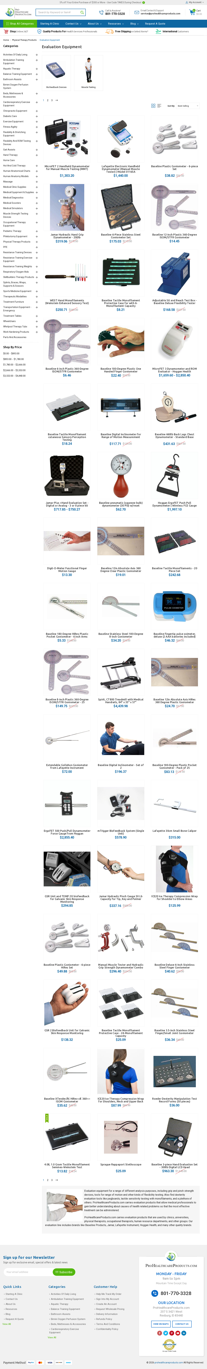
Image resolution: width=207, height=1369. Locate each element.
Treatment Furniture (13, 302)
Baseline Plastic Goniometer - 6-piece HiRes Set (67, 966)
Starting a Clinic (49, 23)
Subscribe (65, 1272)
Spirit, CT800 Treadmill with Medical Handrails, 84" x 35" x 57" (120, 701)
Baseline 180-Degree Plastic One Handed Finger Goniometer (121, 370)
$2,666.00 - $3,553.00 (14, 370)
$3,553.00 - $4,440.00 (14, 375)
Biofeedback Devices (56, 87)
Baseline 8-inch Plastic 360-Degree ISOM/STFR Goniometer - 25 (67, 701)
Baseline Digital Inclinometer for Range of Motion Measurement (121, 436)
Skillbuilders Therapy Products (18, 277)
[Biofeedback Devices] (56, 70)
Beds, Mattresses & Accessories (68, 1324)
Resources (115, 23)
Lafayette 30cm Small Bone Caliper (174, 830)
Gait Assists (9, 149)
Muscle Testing (89, 87)
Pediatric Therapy (12, 231)
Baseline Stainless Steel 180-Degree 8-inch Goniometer (120, 635)
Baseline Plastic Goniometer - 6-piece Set (174, 167)
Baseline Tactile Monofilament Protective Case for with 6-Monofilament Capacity (121, 303)
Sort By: (171, 106)
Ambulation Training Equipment (67, 1299)
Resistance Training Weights (17, 266)
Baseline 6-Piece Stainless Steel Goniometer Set (121, 236)
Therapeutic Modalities (15, 296)
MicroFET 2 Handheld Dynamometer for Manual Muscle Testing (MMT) (67, 167)
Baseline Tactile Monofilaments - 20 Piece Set (174, 569)
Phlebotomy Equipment (15, 236)
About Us (93, 23)
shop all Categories (22, 23)
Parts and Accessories (14, 337)
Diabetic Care (10, 116)
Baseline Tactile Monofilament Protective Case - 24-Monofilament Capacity (121, 1033)
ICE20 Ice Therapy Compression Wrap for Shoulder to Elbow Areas (174, 897)
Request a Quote (155, 23)
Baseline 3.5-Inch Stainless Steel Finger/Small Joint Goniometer (174, 1032)
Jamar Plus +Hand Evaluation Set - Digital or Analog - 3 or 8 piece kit (67, 504)
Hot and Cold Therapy (14, 165)
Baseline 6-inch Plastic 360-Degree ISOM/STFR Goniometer (67, 370)
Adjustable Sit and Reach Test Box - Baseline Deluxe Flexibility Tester (174, 302)
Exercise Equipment (13, 121)
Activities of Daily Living (15, 54)
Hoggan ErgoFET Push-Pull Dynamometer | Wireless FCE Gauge (175, 504)
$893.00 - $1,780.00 (13, 359)
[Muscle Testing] (88, 70)
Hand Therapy (10, 155)
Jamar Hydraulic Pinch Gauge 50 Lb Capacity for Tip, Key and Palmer (120, 897)
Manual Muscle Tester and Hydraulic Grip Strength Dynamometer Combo (120, 966)
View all (6, 1324)
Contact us (72, 23)
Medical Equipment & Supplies (18, 192)
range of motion (114, 1194)
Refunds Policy (104, 1319)
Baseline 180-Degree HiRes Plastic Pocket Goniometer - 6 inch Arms (67, 635)
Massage (8, 181)
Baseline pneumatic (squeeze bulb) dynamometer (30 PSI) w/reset (121, 504)
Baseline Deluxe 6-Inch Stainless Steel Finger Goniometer (175, 966)
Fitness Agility (10, 127)
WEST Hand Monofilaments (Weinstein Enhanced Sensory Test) (67, 302)
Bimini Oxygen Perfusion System (68, 1319)
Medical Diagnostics (13, 197)
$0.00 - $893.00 (11, 353)
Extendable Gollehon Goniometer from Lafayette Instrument (67, 766)
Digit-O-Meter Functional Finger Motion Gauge (67, 569)
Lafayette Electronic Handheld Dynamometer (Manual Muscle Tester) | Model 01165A (121, 169)
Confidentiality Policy (107, 1329)
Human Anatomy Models (16, 176)
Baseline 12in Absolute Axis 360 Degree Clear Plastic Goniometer (120, 569)
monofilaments (163, 1198)
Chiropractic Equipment (15, 111)
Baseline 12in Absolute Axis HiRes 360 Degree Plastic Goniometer (174, 701)
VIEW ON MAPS (161, 1324)
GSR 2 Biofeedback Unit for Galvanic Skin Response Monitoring (67, 1032)
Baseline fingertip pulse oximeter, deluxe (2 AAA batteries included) (175, 635)
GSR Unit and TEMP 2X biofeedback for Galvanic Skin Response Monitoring (67, 899)
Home (6, 40)
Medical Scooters (12, 203)
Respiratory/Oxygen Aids (16, 271)
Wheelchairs (9, 321)
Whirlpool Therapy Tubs (15, 326)
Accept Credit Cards (169, 1351)
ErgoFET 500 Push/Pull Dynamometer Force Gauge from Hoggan (67, 832)
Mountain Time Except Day (171, 1283)
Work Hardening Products (16, 332)
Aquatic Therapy (11, 68)
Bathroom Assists (12, 79)
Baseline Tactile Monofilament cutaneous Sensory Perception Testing (67, 437)
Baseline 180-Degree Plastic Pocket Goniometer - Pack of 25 (175, 766)
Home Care (9, 160)
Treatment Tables (12, 316)
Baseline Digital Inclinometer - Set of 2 (121, 766)
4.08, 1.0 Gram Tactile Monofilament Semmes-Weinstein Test (67, 1166)
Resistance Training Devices (17, 252)
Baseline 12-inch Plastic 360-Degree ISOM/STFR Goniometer (174, 236)
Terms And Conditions (108, 1324)
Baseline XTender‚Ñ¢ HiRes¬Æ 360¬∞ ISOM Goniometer (67, 1100)
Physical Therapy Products (24, 40)
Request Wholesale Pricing (110, 1309)
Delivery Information (107, 1314)
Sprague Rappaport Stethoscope (120, 1164)
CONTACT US (181, 1324)
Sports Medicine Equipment (17, 291)
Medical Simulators (13, 208)
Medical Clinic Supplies (14, 187)
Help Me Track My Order (108, 1294)
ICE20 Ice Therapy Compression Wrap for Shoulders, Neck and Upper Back (121, 1100)
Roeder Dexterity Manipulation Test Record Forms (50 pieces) (174, 1100)
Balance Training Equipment (17, 74)
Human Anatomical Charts (16, 171)
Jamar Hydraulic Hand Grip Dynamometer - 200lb (67, 236)
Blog (133, 23)
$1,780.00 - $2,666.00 (14, 364)
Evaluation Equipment (50, 40)
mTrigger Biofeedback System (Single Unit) (121, 832)
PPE (5, 247)
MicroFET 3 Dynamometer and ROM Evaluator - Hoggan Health (174, 370)
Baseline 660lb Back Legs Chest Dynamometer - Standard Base (174, 436)
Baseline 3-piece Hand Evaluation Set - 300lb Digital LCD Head (175, 1166)
